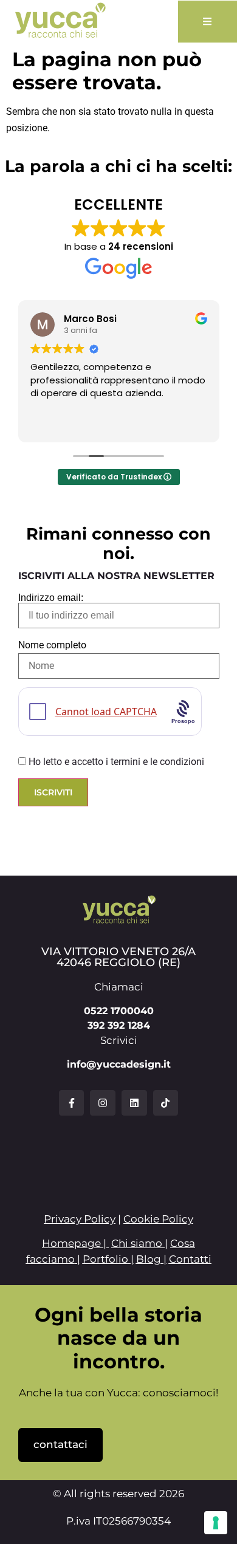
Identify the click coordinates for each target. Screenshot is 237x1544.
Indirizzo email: (50, 598)
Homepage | (75, 1243)
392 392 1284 (119, 1025)
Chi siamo (136, 1243)
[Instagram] (102, 1103)
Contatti (190, 1259)
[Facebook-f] (71, 1103)
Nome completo (52, 645)
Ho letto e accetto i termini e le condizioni (116, 761)
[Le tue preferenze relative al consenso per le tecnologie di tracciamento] (215, 1522)
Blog (148, 1259)
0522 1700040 (119, 1011)
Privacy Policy (79, 1219)
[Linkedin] (134, 1103)
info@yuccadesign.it (119, 1064)
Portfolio (105, 1259)
